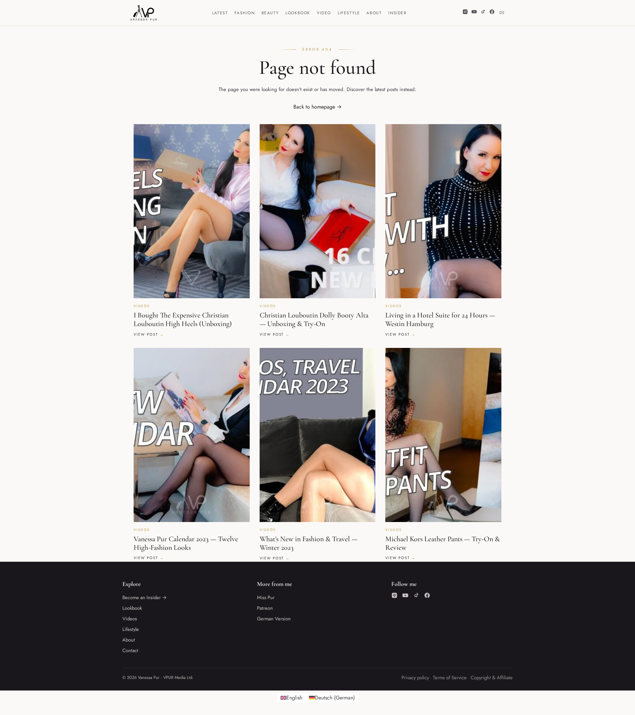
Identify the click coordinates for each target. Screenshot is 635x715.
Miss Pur (266, 597)
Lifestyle (349, 13)
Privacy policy (415, 677)
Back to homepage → (317, 107)
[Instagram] (465, 13)
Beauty (270, 13)
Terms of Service (450, 677)
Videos (129, 618)
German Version (274, 618)
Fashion (244, 13)
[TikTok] (483, 13)
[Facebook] (492, 13)
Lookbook (297, 13)
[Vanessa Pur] (143, 13)
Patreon (265, 608)
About (374, 13)
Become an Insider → (144, 597)
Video (324, 13)
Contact (130, 650)
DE (502, 12)
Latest (220, 13)
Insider (397, 13)
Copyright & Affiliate (492, 677)
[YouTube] (474, 13)
